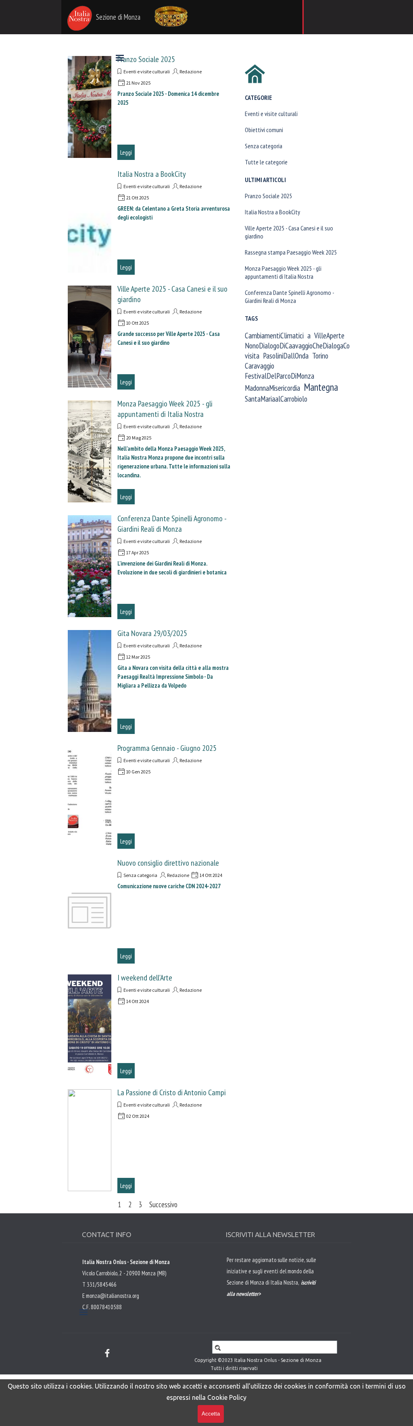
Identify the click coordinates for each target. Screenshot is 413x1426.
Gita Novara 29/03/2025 (152, 633)
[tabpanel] (273, 1293)
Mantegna (321, 387)
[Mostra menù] (120, 58)
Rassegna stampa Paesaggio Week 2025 (291, 252)
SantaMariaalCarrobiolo (276, 399)
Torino (320, 355)
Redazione (190, 186)
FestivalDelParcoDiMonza (279, 376)
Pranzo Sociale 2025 (268, 196)
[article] (149, 107)
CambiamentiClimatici (274, 335)
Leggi (126, 152)
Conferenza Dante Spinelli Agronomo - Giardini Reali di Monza (171, 523)
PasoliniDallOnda (286, 355)
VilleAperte (329, 335)
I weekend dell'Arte (144, 977)
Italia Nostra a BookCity (151, 174)
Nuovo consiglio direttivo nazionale (168, 863)
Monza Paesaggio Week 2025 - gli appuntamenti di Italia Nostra (165, 408)
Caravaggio (259, 366)
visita (252, 355)
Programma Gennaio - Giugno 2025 (167, 748)
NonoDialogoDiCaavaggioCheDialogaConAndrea (308, 345)
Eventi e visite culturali (146, 186)
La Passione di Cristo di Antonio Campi (171, 1092)
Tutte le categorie (266, 162)
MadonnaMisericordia (272, 388)
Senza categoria (140, 875)
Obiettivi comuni (264, 130)
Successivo (163, 1204)
